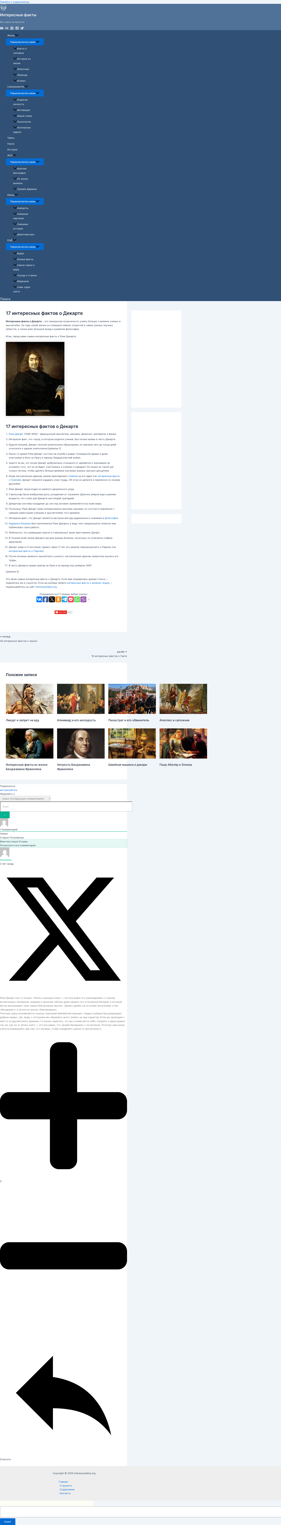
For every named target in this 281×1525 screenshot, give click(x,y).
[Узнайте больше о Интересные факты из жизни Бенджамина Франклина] (29, 757)
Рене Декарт (16, 433)
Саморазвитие (15, 86)
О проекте (66, 1485)
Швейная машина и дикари (127, 764)
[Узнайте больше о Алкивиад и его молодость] (81, 713)
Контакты (65, 1493)
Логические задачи (22, 129)
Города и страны (27, 275)
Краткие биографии (19, 170)
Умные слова (24, 115)
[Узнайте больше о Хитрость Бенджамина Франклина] (81, 757)
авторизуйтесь (8, 790)
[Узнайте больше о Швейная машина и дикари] (132, 757)
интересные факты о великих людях (88, 582)
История (12, 149)
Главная (63, 1481)
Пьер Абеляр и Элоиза (176, 764)
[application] (17, 35)
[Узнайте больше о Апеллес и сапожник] (183, 713)
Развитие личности (20, 102)
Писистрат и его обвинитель (128, 720)
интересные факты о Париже (26, 550)
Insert (7, 1521)
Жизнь (11, 35)
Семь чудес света (21, 289)
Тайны (10, 137)
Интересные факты (18, 15)
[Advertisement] (156, 359)
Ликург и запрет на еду (22, 720)
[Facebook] (17, 29)
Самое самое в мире (24, 267)
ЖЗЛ (10, 155)
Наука (10, 143)
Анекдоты (22, 208)
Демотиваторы (25, 234)
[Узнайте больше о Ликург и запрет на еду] (29, 713)
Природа (22, 74)
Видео (20, 253)
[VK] (6, 29)
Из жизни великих (20, 181)
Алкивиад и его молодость (76, 720)
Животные (23, 69)
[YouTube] (1, 29)
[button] (5, 299)
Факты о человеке (20, 50)
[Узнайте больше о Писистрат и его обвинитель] (132, 713)
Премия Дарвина (27, 189)
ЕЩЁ (10, 240)
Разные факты (25, 259)
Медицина (23, 281)
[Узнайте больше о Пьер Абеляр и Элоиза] (183, 757)
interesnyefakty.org (46, 586)
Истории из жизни (22, 61)
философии (111, 518)
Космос (21, 80)
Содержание (67, 1489)
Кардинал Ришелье (20, 523)
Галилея (73, 476)
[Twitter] (22, 29)
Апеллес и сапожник (175, 720)
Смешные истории (20, 226)
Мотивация (23, 110)
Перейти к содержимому (14, 1)
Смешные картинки (20, 216)
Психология (24, 121)
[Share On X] (63, 991)
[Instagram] (12, 29)
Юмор (10, 194)
